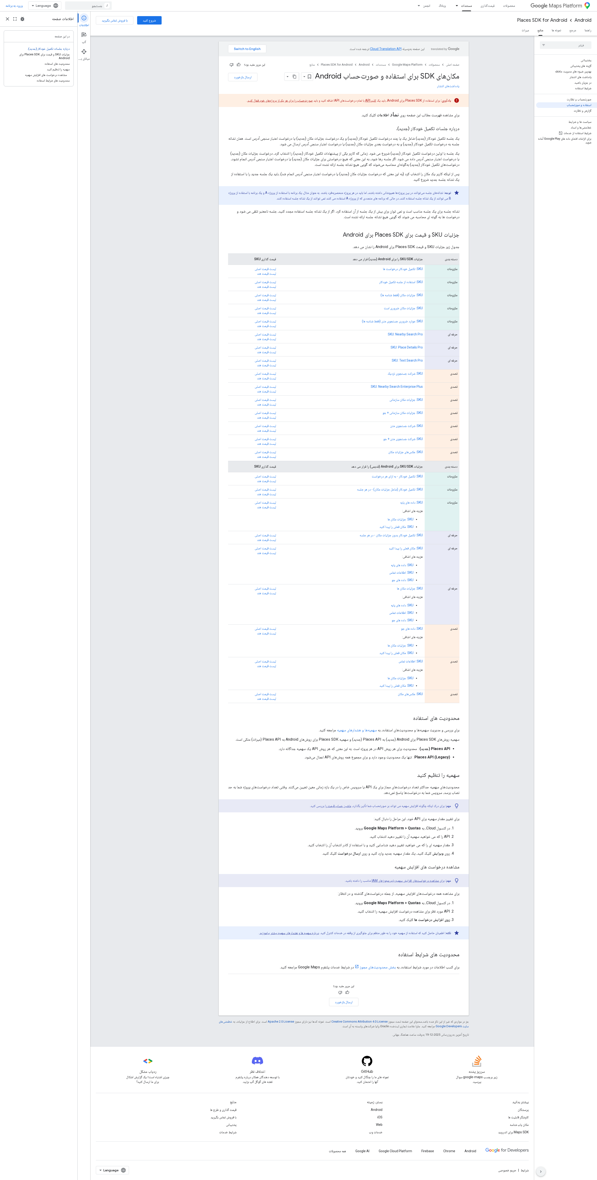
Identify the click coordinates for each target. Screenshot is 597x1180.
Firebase (427, 1151)
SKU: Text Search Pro (407, 360)
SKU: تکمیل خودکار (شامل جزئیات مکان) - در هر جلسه (390, 489)
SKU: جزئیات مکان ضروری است (403, 308)
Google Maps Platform (407, 64)
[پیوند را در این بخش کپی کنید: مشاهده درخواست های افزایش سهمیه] (390, 867)
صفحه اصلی (452, 64)
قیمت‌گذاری (487, 6)
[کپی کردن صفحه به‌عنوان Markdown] (295, 77)
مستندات (466, 6)
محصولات (509, 6)
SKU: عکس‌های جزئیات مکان (405, 452)
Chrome (449, 1151)
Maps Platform (565, 6)
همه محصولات (337, 1151)
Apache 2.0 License (281, 1021)
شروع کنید (149, 20)
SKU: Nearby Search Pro (405, 334)
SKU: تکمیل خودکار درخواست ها (403, 269)
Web (379, 1125)
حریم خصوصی (507, 1170)
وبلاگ (442, 6)
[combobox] (88, 5)
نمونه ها (556, 30)
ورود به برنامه (14, 5)
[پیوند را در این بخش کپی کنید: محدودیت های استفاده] (408, 718)
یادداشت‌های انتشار (448, 86)
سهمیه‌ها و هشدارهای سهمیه (357, 730)
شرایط (525, 1170)
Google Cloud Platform (395, 1151)
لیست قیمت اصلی (265, 269)
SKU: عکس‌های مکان (410, 694)
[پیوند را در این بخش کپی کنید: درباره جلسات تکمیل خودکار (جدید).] (391, 129)
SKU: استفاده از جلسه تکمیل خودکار (401, 282)
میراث (525, 30)
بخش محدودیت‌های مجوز (378, 967)
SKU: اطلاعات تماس (401, 572)
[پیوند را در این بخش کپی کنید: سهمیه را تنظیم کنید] (412, 775)
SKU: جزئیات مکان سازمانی (406, 400)
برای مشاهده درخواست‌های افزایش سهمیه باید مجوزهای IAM (408, 880)
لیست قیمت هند (266, 273)
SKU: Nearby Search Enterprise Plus (397, 386)
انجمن (426, 6)
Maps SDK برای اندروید (513, 1132)
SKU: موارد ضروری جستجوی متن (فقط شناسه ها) (392, 321)
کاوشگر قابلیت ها (518, 1117)
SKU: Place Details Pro (407, 347)
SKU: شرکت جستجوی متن (406, 426)
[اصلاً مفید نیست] (231, 64)
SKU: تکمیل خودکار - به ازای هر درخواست (397, 476)
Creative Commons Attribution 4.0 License (359, 1021)
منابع (540, 30)
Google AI (362, 1151)
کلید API (370, 100)
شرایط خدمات (227, 1132)
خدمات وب (375, 1132)
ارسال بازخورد (243, 77)
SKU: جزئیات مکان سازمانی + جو (402, 413)
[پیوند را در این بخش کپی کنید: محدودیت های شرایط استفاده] (393, 955)
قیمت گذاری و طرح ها (223, 1110)
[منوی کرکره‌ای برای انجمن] (417, 5)
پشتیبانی (231, 1125)
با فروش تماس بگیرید (115, 20)
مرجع (572, 30)
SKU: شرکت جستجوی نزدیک (405, 373)
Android (583, 20)
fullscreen (15, 19)
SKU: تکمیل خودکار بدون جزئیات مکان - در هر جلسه (391, 535)
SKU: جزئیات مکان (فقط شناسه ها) (402, 295)
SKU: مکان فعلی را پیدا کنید (396, 527)
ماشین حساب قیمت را (338, 806)
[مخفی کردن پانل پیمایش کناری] (540, 1171)
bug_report (22, 19)
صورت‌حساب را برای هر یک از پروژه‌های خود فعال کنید (280, 100)
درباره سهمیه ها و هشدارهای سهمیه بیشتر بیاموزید (289, 933)
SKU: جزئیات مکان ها (400, 519)
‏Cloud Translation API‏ (386, 49)
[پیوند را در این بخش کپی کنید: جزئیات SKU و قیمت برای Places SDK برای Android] (338, 235)
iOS (379, 1117)
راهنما (588, 30)
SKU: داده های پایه (411, 502)
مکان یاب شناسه (519, 1125)
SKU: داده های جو (402, 580)
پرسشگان (523, 1110)
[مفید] (238, 64)
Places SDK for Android (542, 20)
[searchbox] (565, 45)
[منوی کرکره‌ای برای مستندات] (455, 5)
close (7, 19)
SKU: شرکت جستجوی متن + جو (403, 439)
